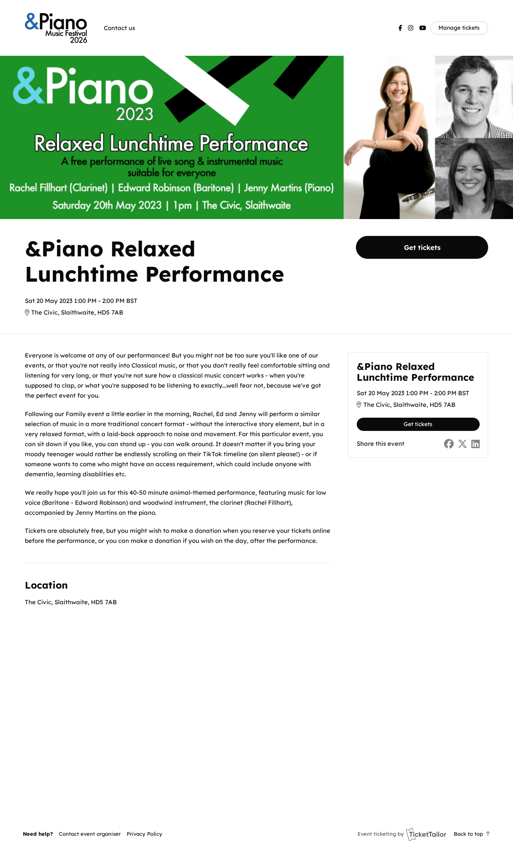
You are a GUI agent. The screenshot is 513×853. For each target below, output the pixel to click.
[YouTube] (422, 28)
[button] (90, 834)
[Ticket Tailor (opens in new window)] (426, 834)
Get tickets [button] (422, 247)
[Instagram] (410, 28)
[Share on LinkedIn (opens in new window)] (475, 444)
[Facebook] (400, 28)
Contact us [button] (119, 28)
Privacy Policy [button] (144, 834)
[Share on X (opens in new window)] (462, 444)
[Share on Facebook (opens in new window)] (449, 444)
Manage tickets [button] (459, 27)
